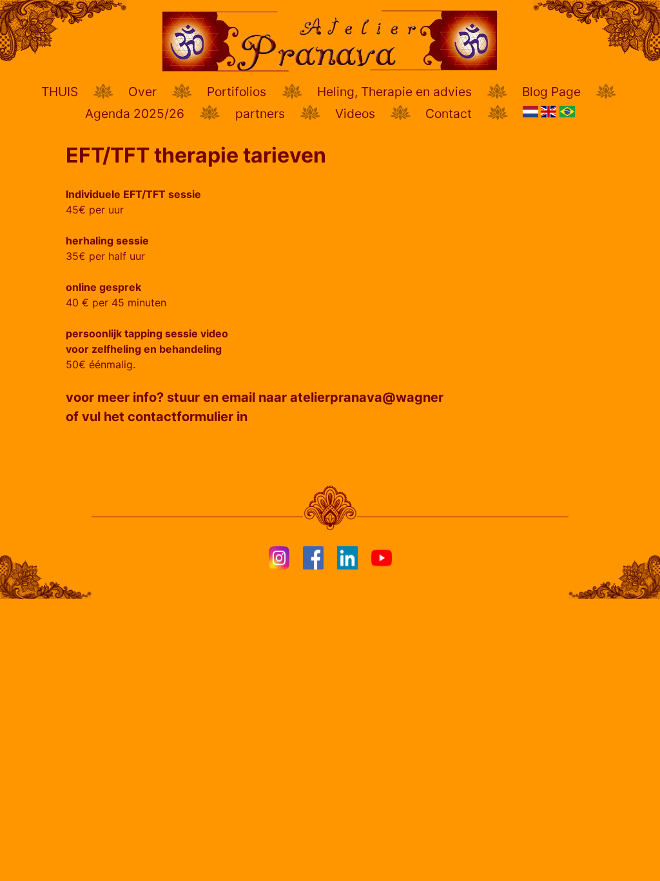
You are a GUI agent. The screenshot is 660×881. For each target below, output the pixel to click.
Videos (355, 113)
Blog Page (551, 91)
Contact (448, 113)
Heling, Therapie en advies (394, 91)
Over (142, 91)
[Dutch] (532, 116)
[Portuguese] (567, 116)
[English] (550, 116)
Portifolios (236, 91)
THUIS (59, 91)
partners (260, 113)
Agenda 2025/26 (134, 113)
